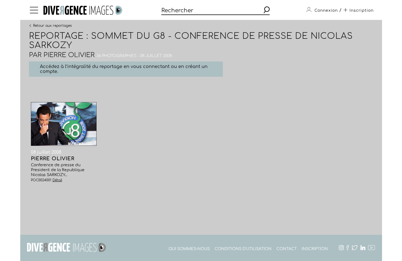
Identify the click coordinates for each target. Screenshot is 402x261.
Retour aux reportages (52, 25)
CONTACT (286, 249)
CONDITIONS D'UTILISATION (243, 249)
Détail (57, 180)
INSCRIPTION (315, 249)
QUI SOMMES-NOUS (189, 249)
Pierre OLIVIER (69, 55)
